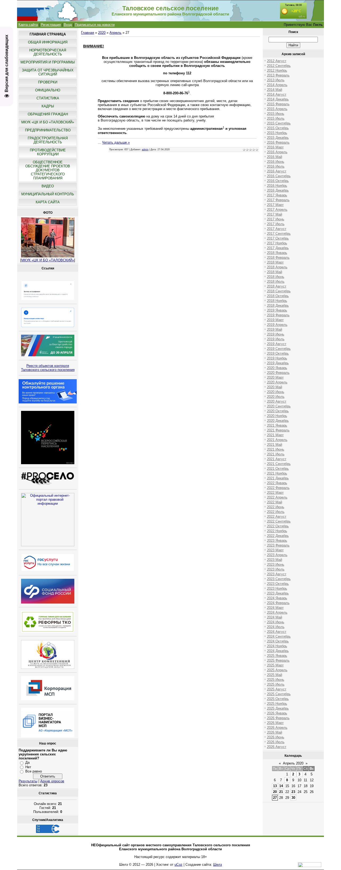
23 (293, 792)
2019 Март (275, 320)
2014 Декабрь (278, 99)
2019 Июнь (275, 334)
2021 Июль (276, 454)
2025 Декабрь (278, 708)
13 (275, 786)
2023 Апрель (277, 555)
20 (275, 792)
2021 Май (274, 445)
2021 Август (276, 459)
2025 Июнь (275, 680)
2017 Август (276, 229)
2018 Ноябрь (277, 301)
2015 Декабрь (278, 138)
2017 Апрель (277, 210)
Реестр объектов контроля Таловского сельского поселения (48, 368)
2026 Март (275, 723)
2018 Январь (277, 253)
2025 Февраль (278, 660)
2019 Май (274, 329)
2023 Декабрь (278, 593)
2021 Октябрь (278, 469)
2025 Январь (277, 656)
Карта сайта (28, 25)
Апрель (115, 33)
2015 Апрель (277, 109)
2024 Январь (277, 598)
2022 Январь (277, 483)
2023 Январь (277, 541)
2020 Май (274, 387)
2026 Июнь (275, 737)
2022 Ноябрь (277, 531)
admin (145, 149)
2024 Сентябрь (279, 636)
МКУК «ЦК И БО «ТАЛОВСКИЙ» (47, 260)
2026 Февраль (278, 718)
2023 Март (275, 550)
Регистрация (51, 25)
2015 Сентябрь (279, 123)
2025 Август (276, 689)
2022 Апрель (277, 497)
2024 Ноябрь (277, 646)
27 (275, 798)
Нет (28, 767)
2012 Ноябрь (277, 70)
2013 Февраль (278, 75)
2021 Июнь (275, 449)
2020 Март (275, 377)
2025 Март (275, 665)
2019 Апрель (277, 325)
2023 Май (274, 560)
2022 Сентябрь (279, 521)
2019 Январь (277, 310)
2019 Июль (276, 339)
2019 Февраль (278, 315)
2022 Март (275, 493)
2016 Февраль (278, 142)
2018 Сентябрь (279, 291)
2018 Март (275, 262)
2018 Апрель (277, 267)
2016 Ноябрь (277, 186)
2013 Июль (276, 80)
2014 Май (274, 90)
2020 (101, 33)
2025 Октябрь (278, 699)
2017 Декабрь (278, 248)
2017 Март (275, 205)
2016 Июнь (275, 162)
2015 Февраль (278, 104)
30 (293, 798)
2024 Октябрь (278, 641)
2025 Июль (276, 684)
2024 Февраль (278, 603)
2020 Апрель (277, 382)
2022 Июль (276, 512)
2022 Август (276, 517)
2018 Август (276, 286)
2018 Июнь (275, 277)
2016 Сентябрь (279, 176)
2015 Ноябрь (277, 133)
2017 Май (274, 214)
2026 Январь (277, 713)
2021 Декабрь (278, 478)
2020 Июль (276, 397)
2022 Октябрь (278, 526)
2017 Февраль (278, 200)
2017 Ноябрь (277, 243)
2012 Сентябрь (279, 66)
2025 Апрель (277, 670)
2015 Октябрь (278, 128)
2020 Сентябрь (279, 406)
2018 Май (274, 272)
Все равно (33, 771)
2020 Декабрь (278, 421)
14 (281, 786)
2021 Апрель (277, 440)
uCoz (178, 865)
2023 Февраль (278, 545)
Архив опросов (52, 781)
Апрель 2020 (293, 763)
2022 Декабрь (278, 536)
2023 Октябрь (278, 584)
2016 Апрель (277, 152)
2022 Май (274, 502)
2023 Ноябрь (277, 588)
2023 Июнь (275, 564)
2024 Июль (276, 627)
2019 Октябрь (278, 353)
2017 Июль (276, 224)
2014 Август (276, 94)
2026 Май (274, 732)
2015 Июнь (275, 114)
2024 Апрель (277, 612)
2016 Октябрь (278, 181)
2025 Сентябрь (279, 694)
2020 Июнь (275, 392)
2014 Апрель (277, 85)
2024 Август (276, 632)
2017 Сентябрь (279, 234)
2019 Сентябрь (279, 349)
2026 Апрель (277, 728)
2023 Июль (276, 569)
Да (27, 762)
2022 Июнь (275, 507)
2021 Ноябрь (277, 473)
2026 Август (276, 747)
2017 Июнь (275, 219)
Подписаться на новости (95, 25)
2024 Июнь (275, 622)
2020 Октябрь (278, 411)
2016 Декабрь (278, 190)
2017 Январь (277, 195)
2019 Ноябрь (277, 358)
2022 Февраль (278, 488)
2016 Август (276, 171)
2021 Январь (277, 425)
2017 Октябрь (278, 238)
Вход (68, 25)
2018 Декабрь (278, 305)
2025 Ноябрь (277, 704)
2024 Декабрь (278, 651)
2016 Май (274, 157)
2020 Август (276, 401)
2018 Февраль (278, 258)
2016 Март (275, 147)
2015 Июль (276, 118)
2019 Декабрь (278, 363)
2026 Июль (276, 742)
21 (281, 792)
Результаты (28, 781)
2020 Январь (277, 368)
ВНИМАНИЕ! (93, 46)
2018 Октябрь (278, 296)
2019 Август (276, 344)
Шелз (217, 865)
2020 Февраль (278, 373)
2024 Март (275, 608)
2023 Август (276, 574)
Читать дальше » (116, 142)
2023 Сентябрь (279, 579)
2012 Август (276, 61)
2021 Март (275, 435)
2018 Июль (276, 282)
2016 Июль (276, 166)
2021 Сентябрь (279, 464)
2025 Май (274, 675)
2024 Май (274, 617)
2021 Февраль (278, 430)
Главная (87, 33)
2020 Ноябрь (277, 416)
